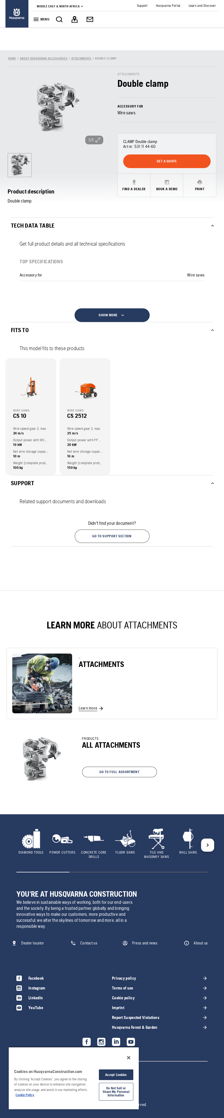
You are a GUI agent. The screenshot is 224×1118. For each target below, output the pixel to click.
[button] (112, 536)
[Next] (207, 845)
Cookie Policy (25, 1095)
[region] (74, 1078)
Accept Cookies (116, 1075)
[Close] (129, 1058)
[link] (16, 14)
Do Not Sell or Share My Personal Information (116, 1091)
